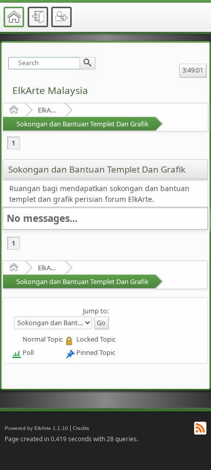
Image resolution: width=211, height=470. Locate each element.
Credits (81, 428)
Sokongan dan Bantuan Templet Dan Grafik (82, 123)
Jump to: (96, 310)
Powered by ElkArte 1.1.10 (36, 428)
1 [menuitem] (13, 143)
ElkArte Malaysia (50, 90)
